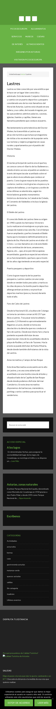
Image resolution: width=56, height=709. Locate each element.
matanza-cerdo (13, 570)
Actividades (12, 541)
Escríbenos (13, 516)
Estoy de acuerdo (19, 702)
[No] (52, 698)
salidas (10, 582)
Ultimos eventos (14, 600)
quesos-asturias (14, 576)
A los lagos (13, 447)
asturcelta (11, 547)
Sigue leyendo (25, 498)
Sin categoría (12, 588)
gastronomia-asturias (16, 564)
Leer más (43, 702)
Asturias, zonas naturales (22, 484)
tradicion (10, 594)
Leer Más (15, 461)
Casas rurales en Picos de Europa (28, 9)
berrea (10, 553)
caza (9, 558)
